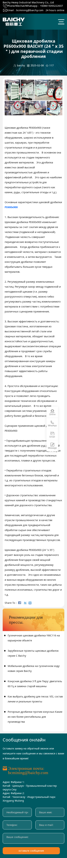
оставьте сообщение (31, 850)
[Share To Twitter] (26, 603)
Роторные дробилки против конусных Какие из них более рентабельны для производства (35, 716)
